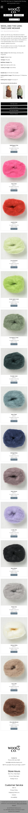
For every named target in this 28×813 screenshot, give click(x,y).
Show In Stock (14, 113)
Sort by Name (14, 107)
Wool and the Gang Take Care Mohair (11, 31)
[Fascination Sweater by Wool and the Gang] (19, 92)
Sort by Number (14, 110)
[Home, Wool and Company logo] (14, 10)
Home (2, 31)
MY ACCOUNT (18, 15)
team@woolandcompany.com (14, 762)
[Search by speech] (19, 20)
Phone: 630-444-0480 (14, 760)
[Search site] (10, 19)
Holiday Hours (14, 778)
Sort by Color (14, 103)
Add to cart (14, 151)
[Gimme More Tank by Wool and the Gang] (8, 92)
